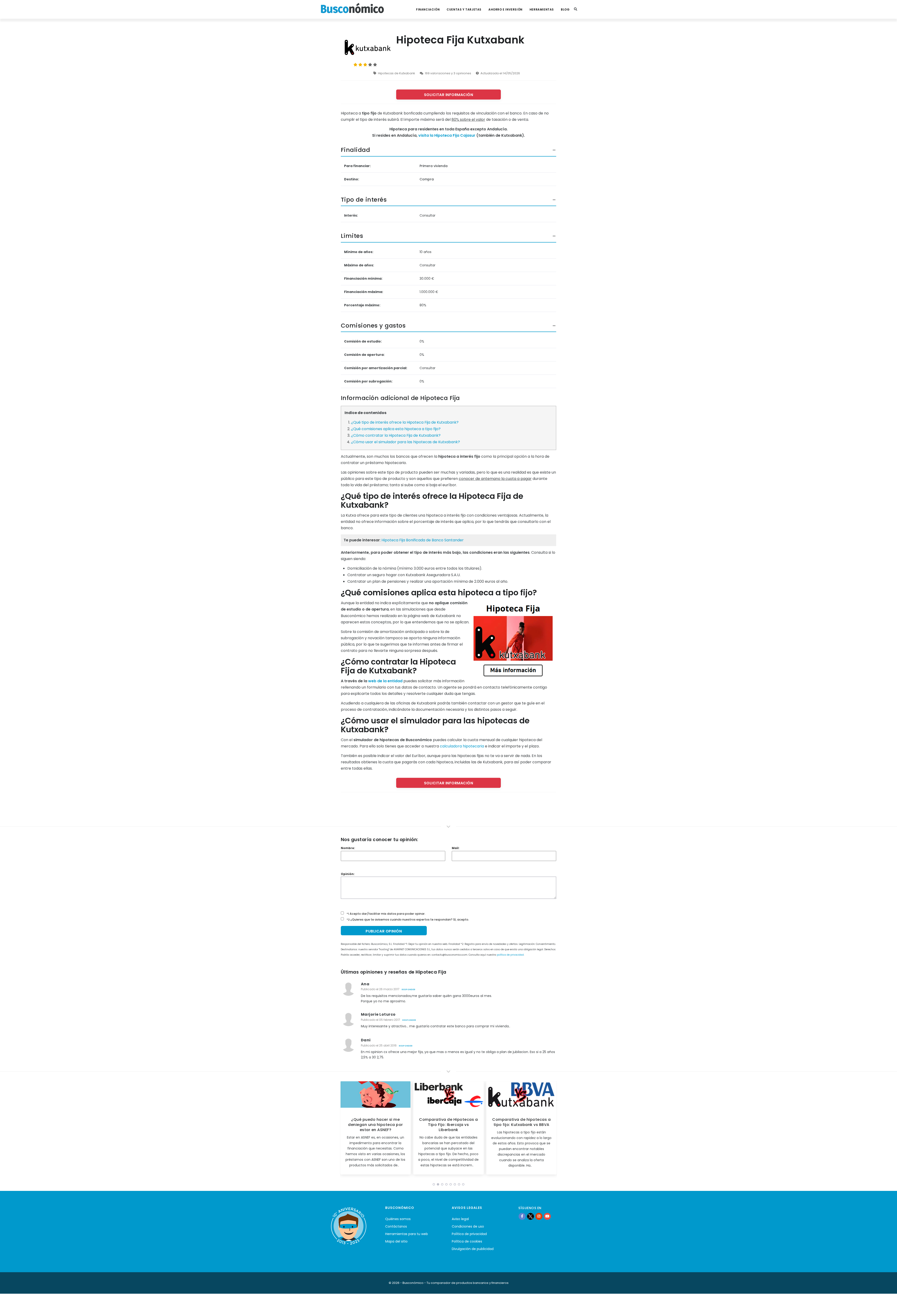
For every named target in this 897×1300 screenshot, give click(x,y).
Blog (565, 9)
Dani (366, 1040)
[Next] (552, 1129)
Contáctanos (396, 1226)
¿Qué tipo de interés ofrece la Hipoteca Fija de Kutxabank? (405, 422)
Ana (365, 984)
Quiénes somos (398, 1219)
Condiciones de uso (468, 1226)
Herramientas (542, 9)
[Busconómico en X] (530, 1216)
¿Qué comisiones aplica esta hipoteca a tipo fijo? (396, 429)
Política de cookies (467, 1241)
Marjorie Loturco (378, 1014)
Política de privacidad (469, 1234)
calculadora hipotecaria (462, 746)
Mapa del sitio (396, 1241)
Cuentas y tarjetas (464, 9)
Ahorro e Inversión (505, 9)
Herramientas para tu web (406, 1234)
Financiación (428, 9)
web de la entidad (385, 681)
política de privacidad (510, 955)
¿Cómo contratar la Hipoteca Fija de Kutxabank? (396, 435)
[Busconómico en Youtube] (547, 1216)
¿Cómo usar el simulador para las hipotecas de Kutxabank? (405, 442)
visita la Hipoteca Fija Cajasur (446, 135)
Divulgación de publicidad (473, 1248)
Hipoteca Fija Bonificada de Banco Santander (422, 540)
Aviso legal (460, 1219)
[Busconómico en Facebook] (522, 1216)
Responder (408, 989)
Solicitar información (448, 94)
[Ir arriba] (886, 1291)
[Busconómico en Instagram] (539, 1216)
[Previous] (344, 1129)
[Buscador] (576, 9)
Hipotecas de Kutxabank (396, 73)
